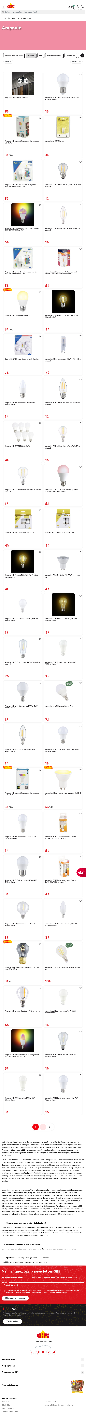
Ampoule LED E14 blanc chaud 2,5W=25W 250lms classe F (23, 491)
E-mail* (5, 1282)
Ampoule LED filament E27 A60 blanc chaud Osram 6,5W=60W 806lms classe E (60, 273)
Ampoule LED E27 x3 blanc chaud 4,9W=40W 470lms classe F (21, 881)
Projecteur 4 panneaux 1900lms (16, 98)
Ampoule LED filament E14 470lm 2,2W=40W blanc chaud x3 (21, 576)
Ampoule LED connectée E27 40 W (17, 315)
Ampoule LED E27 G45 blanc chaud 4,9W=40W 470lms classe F (62, 98)
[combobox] (43, 12)
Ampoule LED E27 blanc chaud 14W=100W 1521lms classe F (20, 837)
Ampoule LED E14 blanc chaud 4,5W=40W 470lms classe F (20, 750)
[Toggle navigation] (3, 6)
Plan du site (6, 1402)
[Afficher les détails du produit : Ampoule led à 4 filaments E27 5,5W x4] (63, 692)
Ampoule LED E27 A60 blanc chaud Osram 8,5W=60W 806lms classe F (60, 881)
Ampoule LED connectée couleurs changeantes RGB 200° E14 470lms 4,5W (22, 1055)
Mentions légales (8, 1408)
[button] (72, 6)
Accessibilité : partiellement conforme (59, 1405)
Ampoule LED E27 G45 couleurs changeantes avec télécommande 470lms (21, 186)
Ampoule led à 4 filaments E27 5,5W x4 (59, 706)
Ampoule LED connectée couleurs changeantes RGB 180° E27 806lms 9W (22, 229)
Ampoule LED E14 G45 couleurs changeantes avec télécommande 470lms (21, 273)
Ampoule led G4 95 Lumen (54, 141)
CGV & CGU (6, 1405)
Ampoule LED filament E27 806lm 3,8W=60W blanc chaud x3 (61, 620)
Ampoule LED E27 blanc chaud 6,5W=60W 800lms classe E (20, 925)
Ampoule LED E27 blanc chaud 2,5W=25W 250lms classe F (63, 186)
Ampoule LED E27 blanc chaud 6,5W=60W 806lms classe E (60, 1055)
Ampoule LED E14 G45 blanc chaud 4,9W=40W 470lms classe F (22, 620)
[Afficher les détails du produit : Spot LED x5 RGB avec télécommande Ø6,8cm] (22, 345)
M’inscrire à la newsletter (15, 1298)
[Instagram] (37, 1352)
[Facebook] (32, 1352)
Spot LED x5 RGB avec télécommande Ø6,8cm (22, 359)
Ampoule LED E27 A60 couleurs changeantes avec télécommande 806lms (61, 491)
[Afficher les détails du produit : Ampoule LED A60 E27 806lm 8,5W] (22, 432)
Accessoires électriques (14, 55)
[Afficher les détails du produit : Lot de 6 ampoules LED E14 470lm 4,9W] (63, 519)
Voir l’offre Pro (12, 1321)
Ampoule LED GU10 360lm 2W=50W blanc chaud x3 (62, 576)
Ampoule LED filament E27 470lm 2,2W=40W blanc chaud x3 (61, 316)
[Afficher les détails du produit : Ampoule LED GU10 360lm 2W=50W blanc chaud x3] (63, 561)
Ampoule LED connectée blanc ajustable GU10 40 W (63, 794)
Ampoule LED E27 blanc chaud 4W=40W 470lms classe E (62, 403)
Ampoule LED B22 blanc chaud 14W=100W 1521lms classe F (60, 663)
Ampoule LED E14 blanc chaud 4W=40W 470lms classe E (62, 229)
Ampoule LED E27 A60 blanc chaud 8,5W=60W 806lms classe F (62, 750)
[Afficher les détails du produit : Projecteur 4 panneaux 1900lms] (22, 83)
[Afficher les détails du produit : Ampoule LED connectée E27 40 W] (22, 301)
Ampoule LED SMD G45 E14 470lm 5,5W (19, 532)
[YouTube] (43, 1352)
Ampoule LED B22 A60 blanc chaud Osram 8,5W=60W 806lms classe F (60, 837)
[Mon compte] (77, 6)
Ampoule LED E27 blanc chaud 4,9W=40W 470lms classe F (20, 403)
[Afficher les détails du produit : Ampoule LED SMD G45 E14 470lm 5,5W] (22, 519)
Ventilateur (70, 55)
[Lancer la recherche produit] (3, 12)
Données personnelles (10, 1412)
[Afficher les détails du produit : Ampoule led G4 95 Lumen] (63, 127)
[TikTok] (54, 1352)
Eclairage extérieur (54, 55)
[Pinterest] (48, 1352)
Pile (40, 55)
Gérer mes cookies (51, 1402)
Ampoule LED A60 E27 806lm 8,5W (17, 446)
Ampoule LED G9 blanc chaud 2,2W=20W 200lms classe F (63, 360)
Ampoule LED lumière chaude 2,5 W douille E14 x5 (23, 1011)
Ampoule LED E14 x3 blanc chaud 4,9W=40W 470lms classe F (21, 707)
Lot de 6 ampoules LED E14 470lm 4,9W (59, 532)
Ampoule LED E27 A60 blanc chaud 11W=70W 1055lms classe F (61, 1099)
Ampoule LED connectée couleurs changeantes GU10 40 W (22, 794)
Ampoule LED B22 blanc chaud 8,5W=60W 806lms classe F (60, 1012)
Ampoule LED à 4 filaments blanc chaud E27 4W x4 (62, 968)
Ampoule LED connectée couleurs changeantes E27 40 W (22, 142)
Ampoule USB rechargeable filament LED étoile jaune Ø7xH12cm (22, 968)
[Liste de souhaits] (40, 74)
